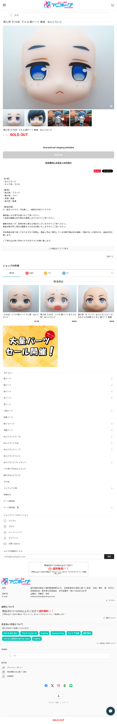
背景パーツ (8, 417)
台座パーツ (8, 430)
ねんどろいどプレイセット (15, 462)
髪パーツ (7, 379)
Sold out (58, 155)
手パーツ (7, 398)
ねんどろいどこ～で (12, 449)
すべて (11, 273)
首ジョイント (9, 424)
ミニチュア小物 (10, 488)
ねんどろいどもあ (11, 443)
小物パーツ (8, 411)
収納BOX (7, 495)
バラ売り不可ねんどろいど (15, 469)
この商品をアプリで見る (58, 249)
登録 (109, 557)
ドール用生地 (9, 501)
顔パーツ (7, 385)
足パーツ (7, 404)
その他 (6, 482)
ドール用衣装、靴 (11, 507)
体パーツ (7, 391)
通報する (110, 257)
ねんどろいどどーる (12, 437)
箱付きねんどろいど (12, 475)
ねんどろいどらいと (12, 456)
